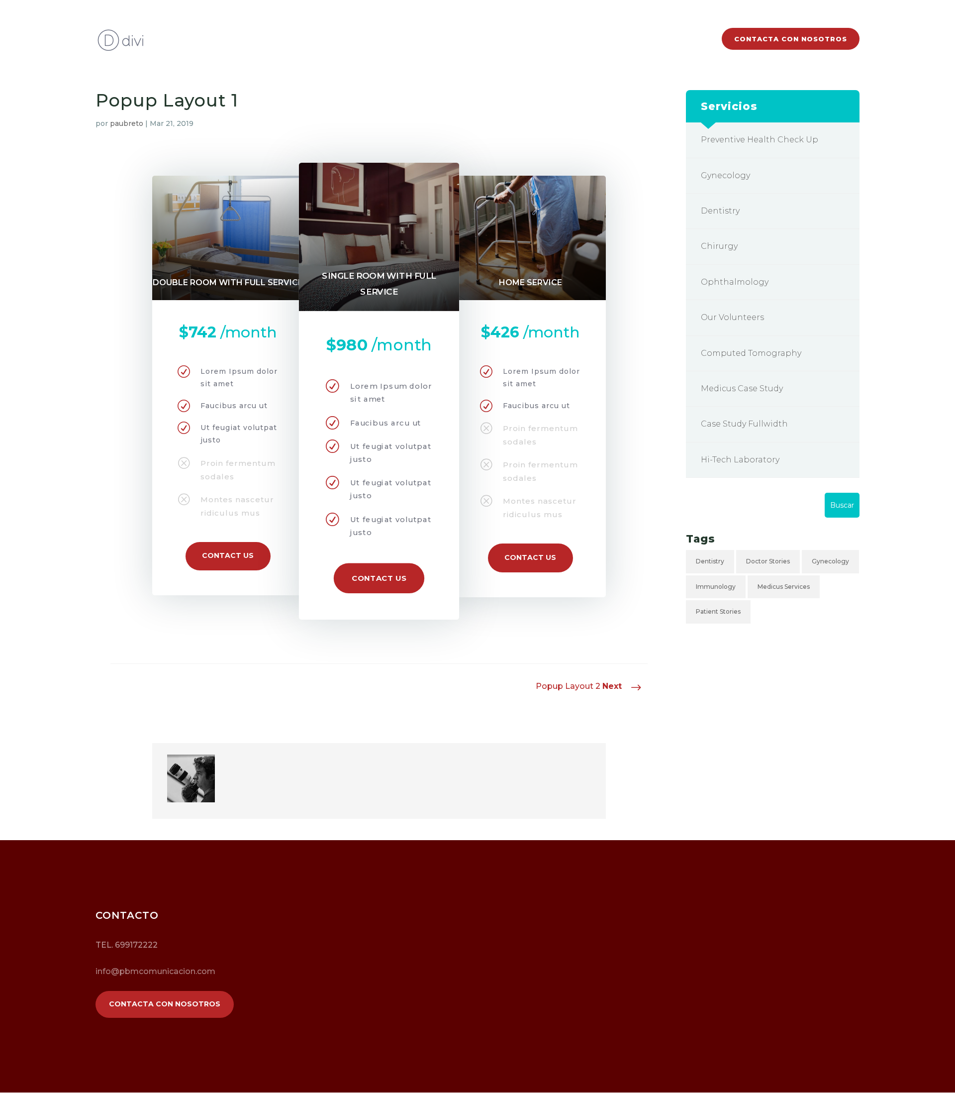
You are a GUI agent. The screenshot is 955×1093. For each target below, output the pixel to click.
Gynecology (725, 175)
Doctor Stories (768, 561)
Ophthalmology (734, 282)
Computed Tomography (751, 353)
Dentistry (720, 211)
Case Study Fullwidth (744, 424)
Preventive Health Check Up (759, 139)
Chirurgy (719, 246)
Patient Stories (718, 611)
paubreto (126, 123)
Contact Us (228, 555)
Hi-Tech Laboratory (740, 459)
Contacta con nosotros (790, 38)
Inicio (694, 39)
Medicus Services (784, 586)
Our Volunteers (732, 317)
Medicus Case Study (742, 388)
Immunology (716, 586)
